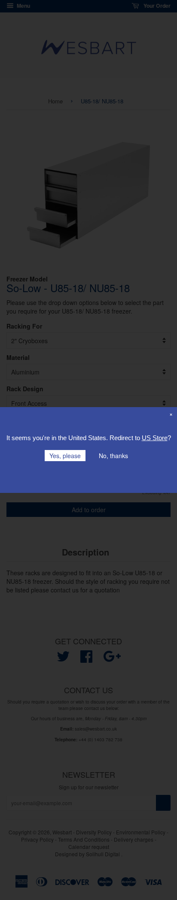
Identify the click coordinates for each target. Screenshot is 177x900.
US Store (155, 437)
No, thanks (113, 455)
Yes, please (65, 455)
